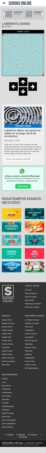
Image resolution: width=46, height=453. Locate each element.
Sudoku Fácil (7, 334)
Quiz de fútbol (7, 427)
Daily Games (29, 300)
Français (33, 435)
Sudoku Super (7, 351)
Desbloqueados (8, 406)
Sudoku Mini (6, 337)
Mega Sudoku (7, 354)
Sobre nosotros (31, 293)
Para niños (6, 365)
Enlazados (6, 410)
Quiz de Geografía (9, 420)
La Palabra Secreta (32, 320)
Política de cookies (32, 307)
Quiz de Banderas (8, 423)
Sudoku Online (20, 3)
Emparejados (30, 358)
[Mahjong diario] (34, 227)
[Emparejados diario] (11, 240)
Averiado (5, 403)
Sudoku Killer (7, 341)
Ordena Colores (31, 334)
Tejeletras (28, 351)
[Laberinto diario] (11, 267)
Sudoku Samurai (8, 358)
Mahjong (28, 354)
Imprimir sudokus (8, 361)
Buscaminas (6, 386)
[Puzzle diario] (34, 240)
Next (42, 14)
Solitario (5, 379)
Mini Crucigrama (31, 341)
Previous (3, 14)
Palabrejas (29, 344)
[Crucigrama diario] (34, 213)
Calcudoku (6, 347)
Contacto (28, 290)
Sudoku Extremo (8, 323)
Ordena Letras (30, 365)
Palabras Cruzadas (32, 323)
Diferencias (6, 417)
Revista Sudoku (31, 297)
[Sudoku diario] (34, 267)
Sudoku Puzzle (7, 344)
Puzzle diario (30, 361)
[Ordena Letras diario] (11, 253)
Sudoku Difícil (7, 327)
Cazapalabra (29, 330)
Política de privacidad (33, 304)
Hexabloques (7, 392)
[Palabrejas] (11, 213)
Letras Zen (29, 327)
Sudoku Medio (7, 330)
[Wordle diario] (11, 227)
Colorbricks (6, 389)
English (10, 435)
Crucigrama (29, 337)
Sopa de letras (30, 347)
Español (21, 435)
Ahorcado (5, 399)
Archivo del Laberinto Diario (17, 159)
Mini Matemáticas (31, 368)
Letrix (4, 382)
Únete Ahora (23, 186)
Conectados (6, 396)
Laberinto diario (8, 413)
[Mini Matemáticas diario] (34, 253)
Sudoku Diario (7, 320)
